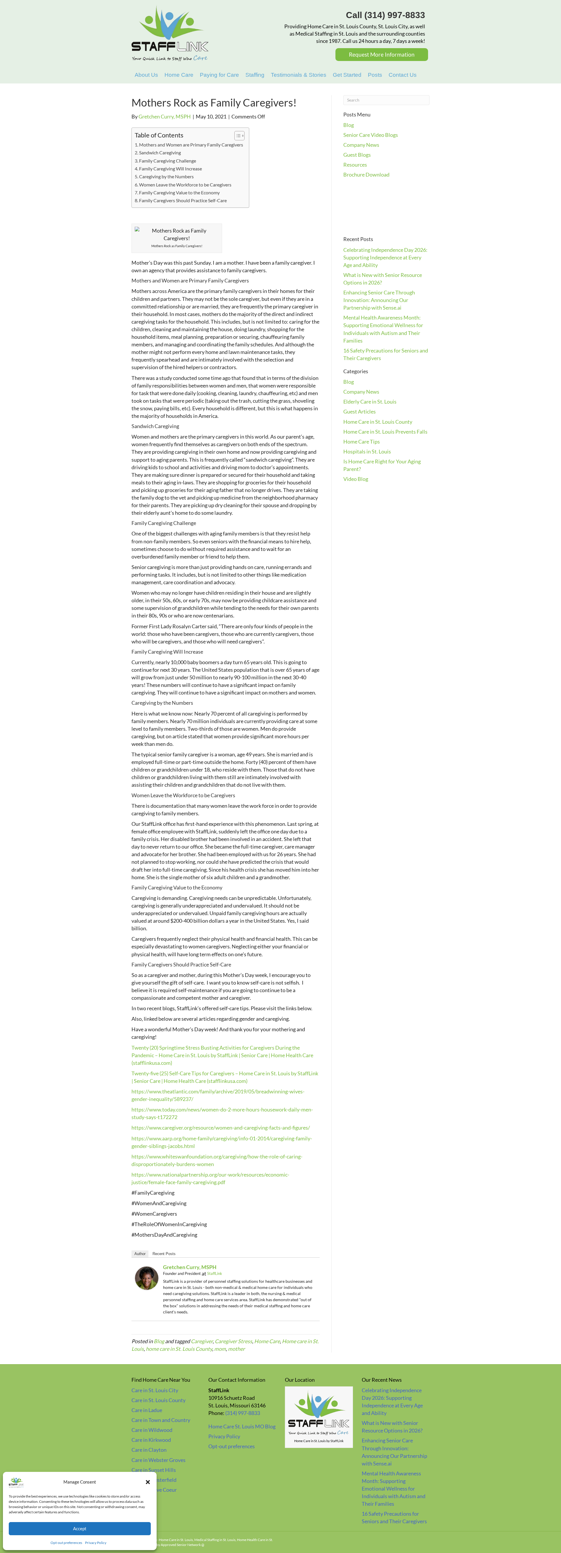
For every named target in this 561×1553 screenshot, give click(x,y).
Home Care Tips (361, 441)
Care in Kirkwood (151, 1440)
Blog (159, 1341)
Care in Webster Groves (158, 1460)
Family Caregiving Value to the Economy (179, 192)
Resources (355, 164)
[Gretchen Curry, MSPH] (146, 1277)
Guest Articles (359, 411)
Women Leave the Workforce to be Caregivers (185, 184)
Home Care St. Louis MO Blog (242, 1426)
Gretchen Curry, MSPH (190, 1267)
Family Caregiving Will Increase (170, 168)
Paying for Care (219, 75)
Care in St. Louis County (158, 1400)
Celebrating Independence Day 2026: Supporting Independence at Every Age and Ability (385, 257)
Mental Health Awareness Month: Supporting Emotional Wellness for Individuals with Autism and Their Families (393, 1488)
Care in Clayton (149, 1449)
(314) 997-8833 (242, 1413)
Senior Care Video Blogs (370, 135)
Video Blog (355, 479)
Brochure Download (366, 174)
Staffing (254, 75)
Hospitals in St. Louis (367, 451)
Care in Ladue (146, 1410)
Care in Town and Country (160, 1420)
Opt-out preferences (66, 1542)
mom (220, 1349)
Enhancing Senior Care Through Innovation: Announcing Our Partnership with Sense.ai (379, 300)
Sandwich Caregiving (160, 152)
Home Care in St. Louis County (377, 421)
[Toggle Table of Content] (236, 136)
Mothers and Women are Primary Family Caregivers (191, 144)
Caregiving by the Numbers (166, 176)
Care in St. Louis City (154, 1390)
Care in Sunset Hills (153, 1470)
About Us (146, 75)
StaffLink (214, 1273)
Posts (375, 75)
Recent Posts (164, 1254)
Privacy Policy (95, 1542)
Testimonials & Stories (298, 75)
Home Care (179, 75)
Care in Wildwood (151, 1430)
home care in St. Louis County (179, 1349)
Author (140, 1254)
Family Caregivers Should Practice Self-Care (183, 200)
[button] (148, 1482)
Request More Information (382, 54)
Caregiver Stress (233, 1341)
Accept (79, 1528)
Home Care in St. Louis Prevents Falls (385, 431)
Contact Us (403, 75)
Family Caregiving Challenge (167, 160)
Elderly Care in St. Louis (369, 401)
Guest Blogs (357, 154)
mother (236, 1349)
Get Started (347, 75)
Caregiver (202, 1341)
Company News (361, 145)
